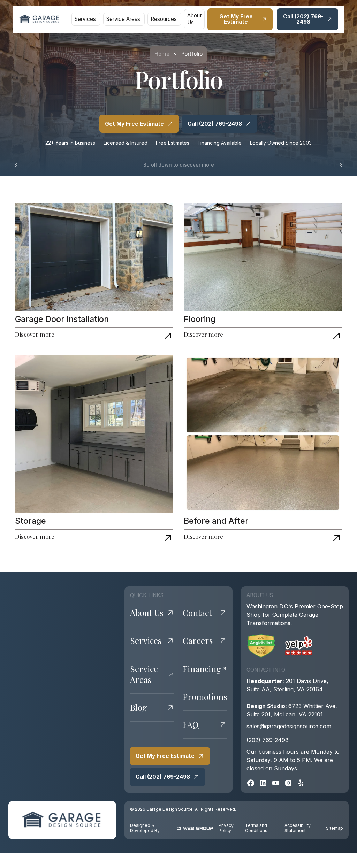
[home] (39, 19)
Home (161, 54)
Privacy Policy (226, 828)
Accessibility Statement (297, 828)
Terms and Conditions (256, 828)
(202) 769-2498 (267, 740)
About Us (194, 19)
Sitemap (334, 828)
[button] (85, 19)
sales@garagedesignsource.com (288, 726)
